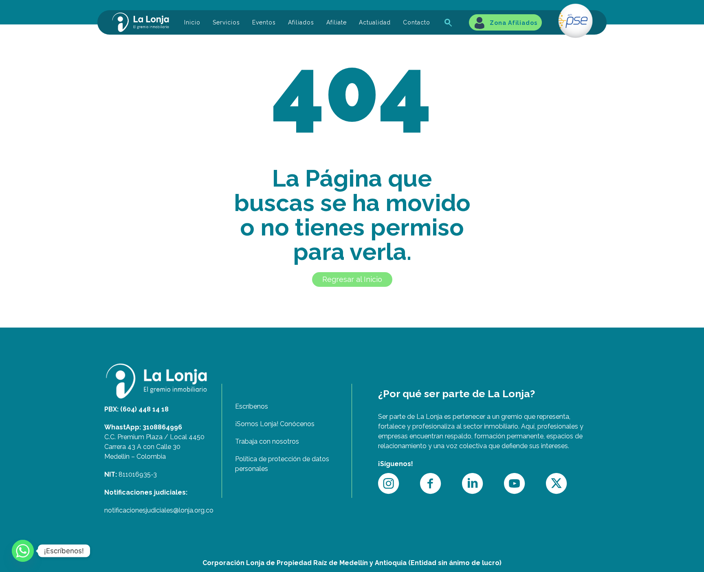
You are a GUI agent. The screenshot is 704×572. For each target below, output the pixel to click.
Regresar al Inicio (352, 279)
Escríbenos (251, 406)
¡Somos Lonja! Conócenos (275, 424)
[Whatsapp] (23, 551)
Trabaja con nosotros (267, 441)
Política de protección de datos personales (282, 464)
